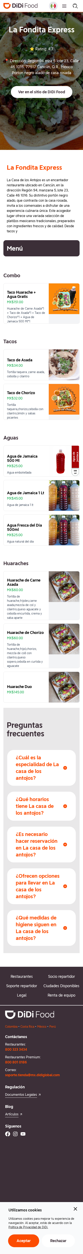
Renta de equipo (61, 995)
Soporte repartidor (21, 986)
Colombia (11, 1026)
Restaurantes (22, 976)
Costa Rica (27, 1026)
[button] (41, 92)
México (41, 1026)
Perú (52, 1026)
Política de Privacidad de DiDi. (28, 1227)
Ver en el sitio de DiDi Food (41, 92)
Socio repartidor (61, 976)
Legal (21, 995)
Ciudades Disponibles (61, 986)
